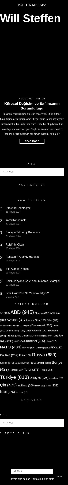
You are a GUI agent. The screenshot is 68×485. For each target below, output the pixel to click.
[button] (60, 172)
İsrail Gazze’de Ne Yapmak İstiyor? (28, 293)
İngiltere (26, 385)
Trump (46, 370)
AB (5, 313)
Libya (51, 341)
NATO (10, 347)
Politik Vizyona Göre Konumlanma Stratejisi (33, 281)
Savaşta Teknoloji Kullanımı (23, 232)
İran (52, 385)
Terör (32, 369)
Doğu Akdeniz (36, 330)
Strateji (43, 362)
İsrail (7, 392)
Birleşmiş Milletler (11, 325)
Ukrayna (39, 377)
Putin (25, 355)
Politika (9, 355)
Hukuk (42, 336)
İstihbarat (22, 392)
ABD (22, 312)
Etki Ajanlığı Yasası (17, 268)
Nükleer (28, 348)
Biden (52, 320)
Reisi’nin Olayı (15, 244)
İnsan (40, 386)
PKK (56, 347)
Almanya (42, 313)
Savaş (7, 362)
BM (27, 326)
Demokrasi (41, 325)
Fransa (14, 335)
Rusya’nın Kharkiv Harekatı (22, 256)
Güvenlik (29, 335)
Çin (8, 385)
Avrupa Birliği (37, 320)
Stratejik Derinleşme (18, 207)
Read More (32, 141)
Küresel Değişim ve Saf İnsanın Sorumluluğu (32, 106)
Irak (53, 335)
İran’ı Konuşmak (16, 220)
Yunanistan (56, 378)
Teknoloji (16, 370)
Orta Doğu (43, 348)
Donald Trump (15, 331)
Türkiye (14, 377)
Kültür (40, 99)
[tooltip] (26, 463)
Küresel (35, 341)
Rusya (44, 354)
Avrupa (17, 320)
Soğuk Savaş (25, 363)
